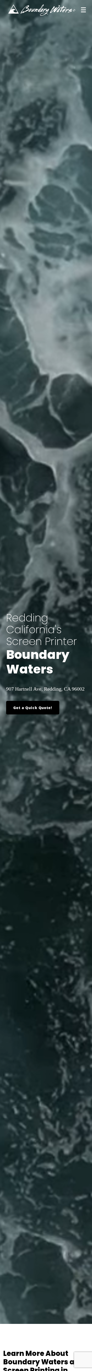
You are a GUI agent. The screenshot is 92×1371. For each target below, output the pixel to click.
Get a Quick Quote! (32, 707)
